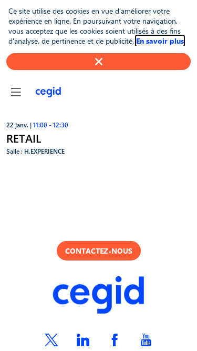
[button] (16, 92)
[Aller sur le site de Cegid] (98, 296)
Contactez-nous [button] (98, 251)
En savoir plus (160, 41)
